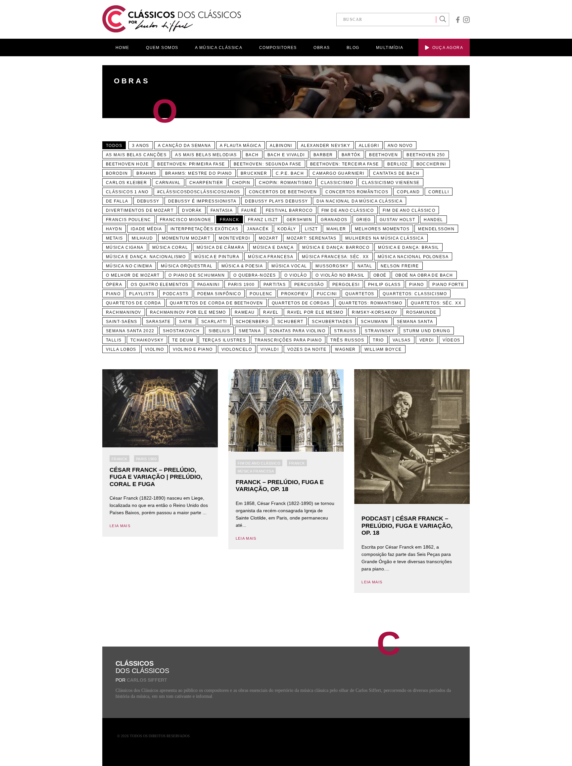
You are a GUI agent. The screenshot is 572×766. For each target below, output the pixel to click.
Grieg (363, 219)
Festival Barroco (289, 210)
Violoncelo (236, 349)
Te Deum (182, 340)
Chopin (241, 182)
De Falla (117, 201)
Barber (323, 155)
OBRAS (321, 47)
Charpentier (206, 182)
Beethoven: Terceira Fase (344, 164)
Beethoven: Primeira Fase (191, 164)
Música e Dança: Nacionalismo (146, 256)
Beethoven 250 (425, 155)
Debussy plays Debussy (276, 201)
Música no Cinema (129, 266)
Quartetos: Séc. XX (436, 303)
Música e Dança (273, 247)
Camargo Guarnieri (338, 173)
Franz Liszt (263, 219)
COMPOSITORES (278, 47)
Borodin (117, 173)
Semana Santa (415, 321)
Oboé (380, 275)
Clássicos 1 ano (127, 192)
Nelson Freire (400, 266)
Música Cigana (125, 247)
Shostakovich (181, 331)
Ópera (114, 284)
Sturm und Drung (427, 331)
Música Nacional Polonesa (413, 256)
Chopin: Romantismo (285, 182)
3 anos (140, 145)
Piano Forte (448, 284)
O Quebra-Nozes (254, 275)
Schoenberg (252, 321)
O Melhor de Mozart (133, 275)
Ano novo (400, 145)
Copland (408, 192)
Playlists (141, 294)
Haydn (114, 229)
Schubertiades (332, 321)
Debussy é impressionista (202, 201)
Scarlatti (214, 321)
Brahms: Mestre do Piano (198, 173)
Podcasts (176, 294)
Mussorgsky (332, 266)
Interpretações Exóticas (204, 229)
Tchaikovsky (147, 340)
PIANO (113, 294)
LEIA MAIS (120, 526)
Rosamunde (421, 312)
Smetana (250, 331)
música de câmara (220, 247)
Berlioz (397, 164)
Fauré (249, 210)
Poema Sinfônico (219, 294)
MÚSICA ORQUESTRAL (187, 266)
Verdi (426, 340)
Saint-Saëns (121, 321)
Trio (378, 340)
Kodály (286, 229)
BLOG (353, 47)
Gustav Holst (397, 219)
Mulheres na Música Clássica (384, 238)
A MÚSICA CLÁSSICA (218, 47)
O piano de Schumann (196, 275)
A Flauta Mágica (241, 145)
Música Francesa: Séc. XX (335, 256)
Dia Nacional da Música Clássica (359, 201)
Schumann (374, 321)
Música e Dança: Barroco (335, 247)
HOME (122, 47)
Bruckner (254, 173)
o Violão (295, 275)
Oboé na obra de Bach (424, 275)
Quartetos (359, 294)
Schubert (290, 321)
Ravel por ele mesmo (315, 312)
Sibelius (219, 331)
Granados (334, 219)
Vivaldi (270, 349)
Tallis (114, 340)
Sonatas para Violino (297, 331)
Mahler (336, 229)
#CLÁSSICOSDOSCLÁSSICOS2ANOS (198, 192)
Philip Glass (384, 284)
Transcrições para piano (288, 340)
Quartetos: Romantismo (370, 303)
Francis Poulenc (128, 219)
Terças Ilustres (224, 340)
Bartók (351, 155)
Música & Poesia (242, 266)
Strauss (345, 331)
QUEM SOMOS (162, 47)
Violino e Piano (193, 349)
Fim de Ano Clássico (347, 210)
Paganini (208, 284)
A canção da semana (184, 145)
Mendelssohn (436, 229)
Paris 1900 (241, 284)
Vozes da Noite (306, 349)
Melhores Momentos (382, 229)
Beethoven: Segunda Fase (268, 164)
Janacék (258, 229)
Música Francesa (270, 256)
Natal (365, 266)
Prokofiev (294, 294)
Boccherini (431, 164)
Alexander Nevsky (325, 145)
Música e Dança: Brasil (408, 247)
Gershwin (299, 219)
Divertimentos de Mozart (139, 210)
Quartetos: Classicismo (415, 294)
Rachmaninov (123, 312)
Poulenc (261, 294)
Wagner (345, 349)
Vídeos (451, 340)
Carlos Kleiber (126, 182)
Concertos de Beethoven (283, 192)
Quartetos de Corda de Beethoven (216, 303)
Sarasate (158, 321)
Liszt (311, 229)
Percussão (309, 284)
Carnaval (168, 182)
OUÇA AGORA (447, 47)
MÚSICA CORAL (170, 247)
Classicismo (337, 182)
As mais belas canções (136, 155)
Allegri (369, 145)
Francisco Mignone (185, 219)
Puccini (327, 294)
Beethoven (383, 155)
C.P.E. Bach (290, 173)
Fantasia (222, 210)
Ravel (270, 312)
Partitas (274, 284)
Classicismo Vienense (391, 182)
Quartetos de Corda (133, 303)
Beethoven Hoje (127, 164)
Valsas (402, 340)
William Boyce (383, 349)
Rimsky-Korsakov (375, 312)
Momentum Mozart (186, 238)
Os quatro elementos (159, 284)
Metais (114, 238)
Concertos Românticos (356, 192)
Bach (252, 155)
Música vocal (289, 266)
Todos (114, 145)
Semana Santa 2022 (130, 331)
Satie (185, 321)
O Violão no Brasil (340, 275)
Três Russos (347, 340)
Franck (229, 219)
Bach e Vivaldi (286, 155)
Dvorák (192, 210)
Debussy (148, 201)
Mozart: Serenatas (311, 238)
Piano (416, 284)
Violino (154, 349)
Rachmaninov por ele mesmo (188, 312)
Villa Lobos (121, 349)
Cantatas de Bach (396, 173)
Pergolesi (345, 284)
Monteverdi (234, 238)
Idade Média (146, 229)
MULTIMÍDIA (389, 47)
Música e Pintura (216, 256)
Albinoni (281, 145)
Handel (433, 219)
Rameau (245, 312)
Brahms (146, 173)
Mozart (268, 238)
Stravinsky (379, 331)
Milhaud (142, 238)
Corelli (438, 192)
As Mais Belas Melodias (206, 155)
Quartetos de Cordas (301, 303)
